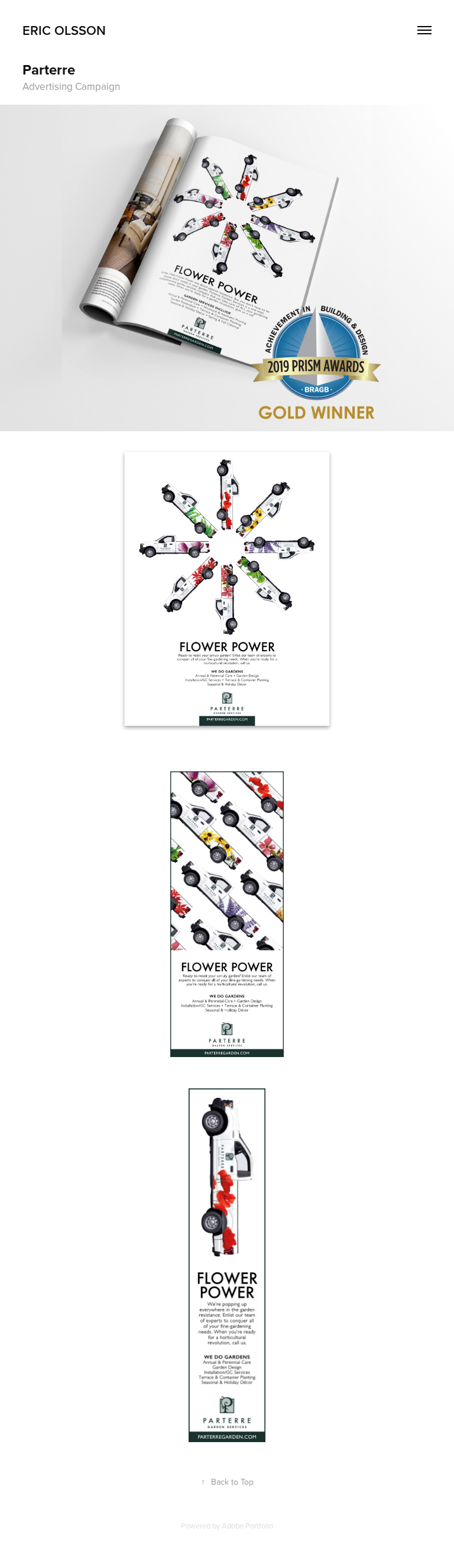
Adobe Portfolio (247, 1525)
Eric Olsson (64, 30)
